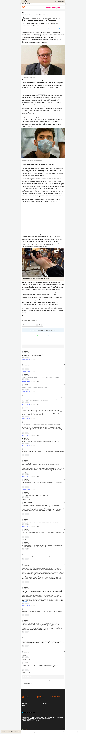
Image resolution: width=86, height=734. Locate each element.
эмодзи (27, 357)
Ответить (33, 359)
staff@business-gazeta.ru (55, 696)
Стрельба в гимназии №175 (26, 14)
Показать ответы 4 (26, 457)
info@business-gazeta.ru (26, 697)
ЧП (47, 14)
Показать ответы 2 (26, 404)
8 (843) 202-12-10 (25, 696)
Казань (44, 14)
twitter (45, 701)
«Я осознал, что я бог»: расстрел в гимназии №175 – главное (36, 278)
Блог (40, 14)
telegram (25, 703)
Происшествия (35, 14)
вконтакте (25, 701)
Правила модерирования (26, 683)
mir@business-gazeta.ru (40, 697)
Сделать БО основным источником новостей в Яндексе (43, 330)
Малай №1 (26, 438)
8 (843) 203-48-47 (39, 696)
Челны (23, 3)
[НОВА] (53, 7)
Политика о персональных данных (27, 722)
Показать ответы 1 (26, 359)
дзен (45, 703)
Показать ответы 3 (26, 435)
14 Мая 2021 (24, 12)
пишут (46, 82)
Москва (28, 3)
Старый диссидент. (28, 502)
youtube (25, 705)
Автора (38, 342)
